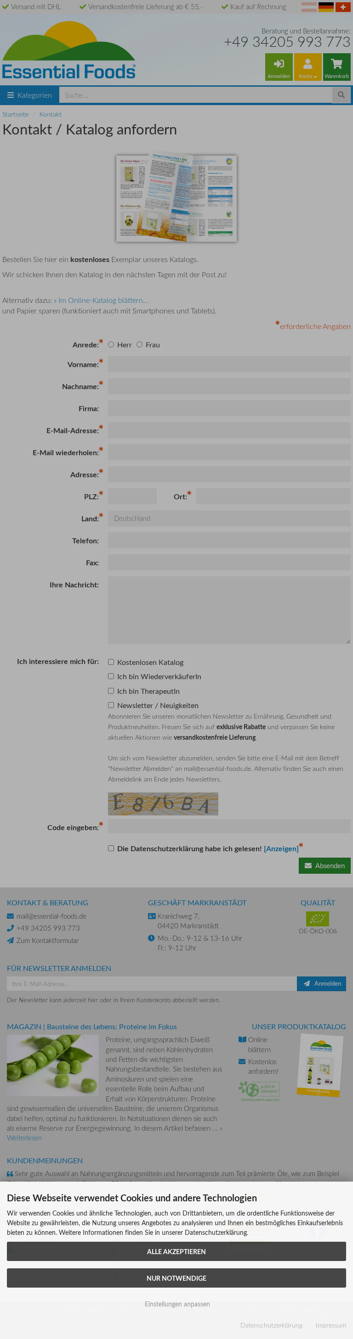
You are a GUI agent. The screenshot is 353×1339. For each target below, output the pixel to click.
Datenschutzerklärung (271, 1325)
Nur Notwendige (176, 1278)
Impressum (331, 1325)
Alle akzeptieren (176, 1251)
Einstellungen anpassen (176, 1304)
